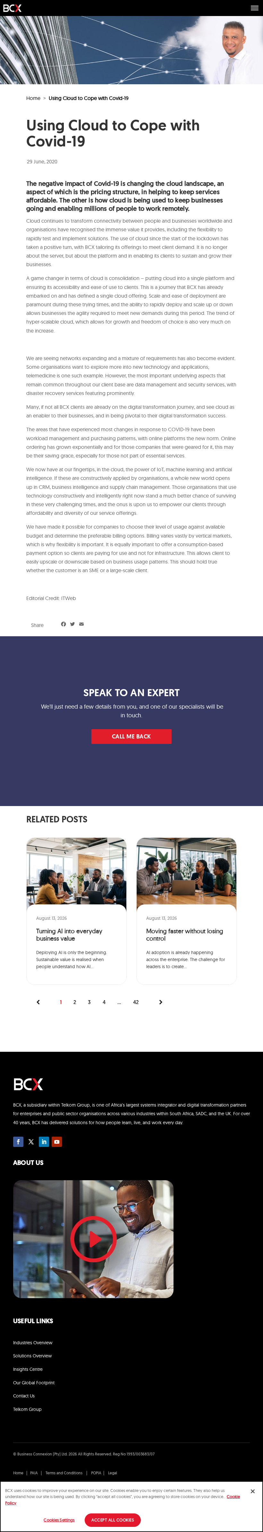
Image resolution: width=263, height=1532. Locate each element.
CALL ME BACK (131, 737)
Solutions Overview (32, 1356)
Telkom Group (27, 1409)
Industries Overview (32, 1343)
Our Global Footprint (34, 1383)
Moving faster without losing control (184, 934)
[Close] (253, 1491)
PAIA (34, 1473)
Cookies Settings (59, 1519)
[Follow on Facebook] (18, 1142)
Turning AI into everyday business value (69, 934)
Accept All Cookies (112, 1519)
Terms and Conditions (64, 1473)
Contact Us (24, 1396)
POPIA (96, 1473)
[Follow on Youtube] (57, 1142)
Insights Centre (28, 1369)
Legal (112, 1473)
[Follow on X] (31, 1142)
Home (33, 98)
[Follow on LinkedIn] (44, 1142)
